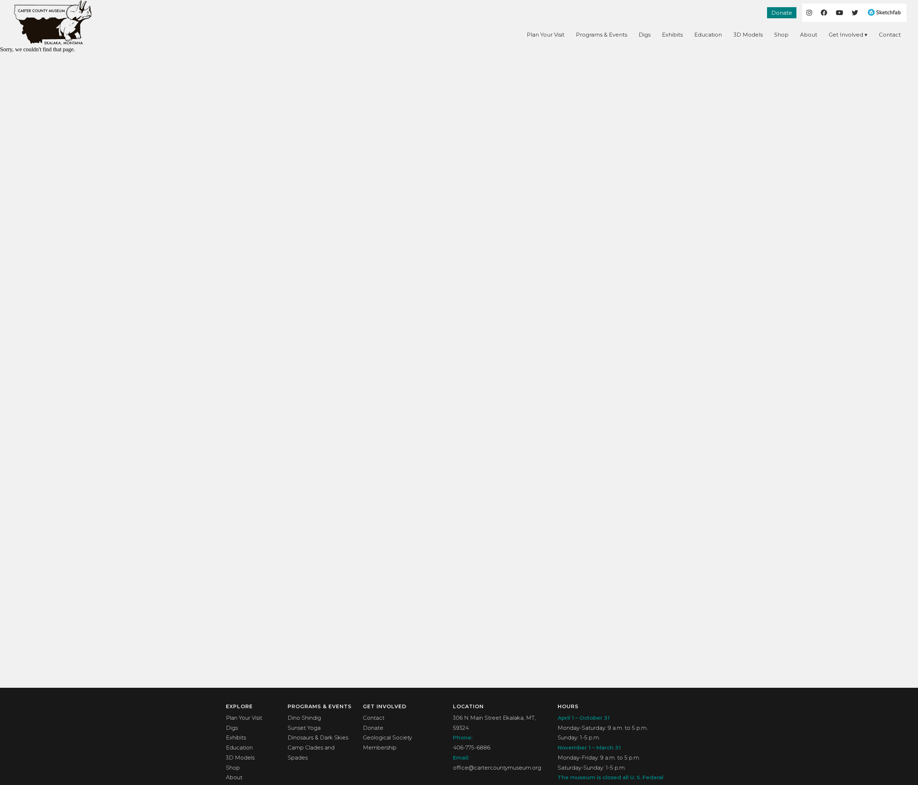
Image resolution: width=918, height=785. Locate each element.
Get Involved (846, 34)
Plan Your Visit (545, 34)
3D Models (748, 34)
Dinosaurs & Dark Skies (318, 737)
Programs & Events (601, 34)
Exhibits (672, 34)
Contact (890, 34)
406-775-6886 (471, 747)
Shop (781, 34)
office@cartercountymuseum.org (497, 767)
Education (708, 34)
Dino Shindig (304, 717)
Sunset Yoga (304, 727)
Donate (781, 12)
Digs (644, 34)
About (808, 34)
